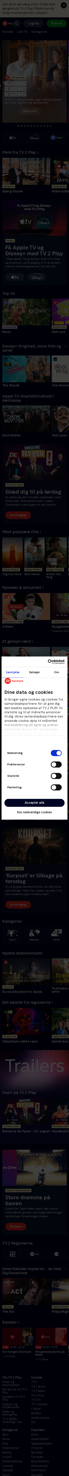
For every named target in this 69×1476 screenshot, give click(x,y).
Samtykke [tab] (12, 672)
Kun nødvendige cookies (34, 812)
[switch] (56, 764)
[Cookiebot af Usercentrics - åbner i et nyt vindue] (49, 661)
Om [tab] (56, 672)
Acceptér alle (34, 803)
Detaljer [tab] (34, 672)
